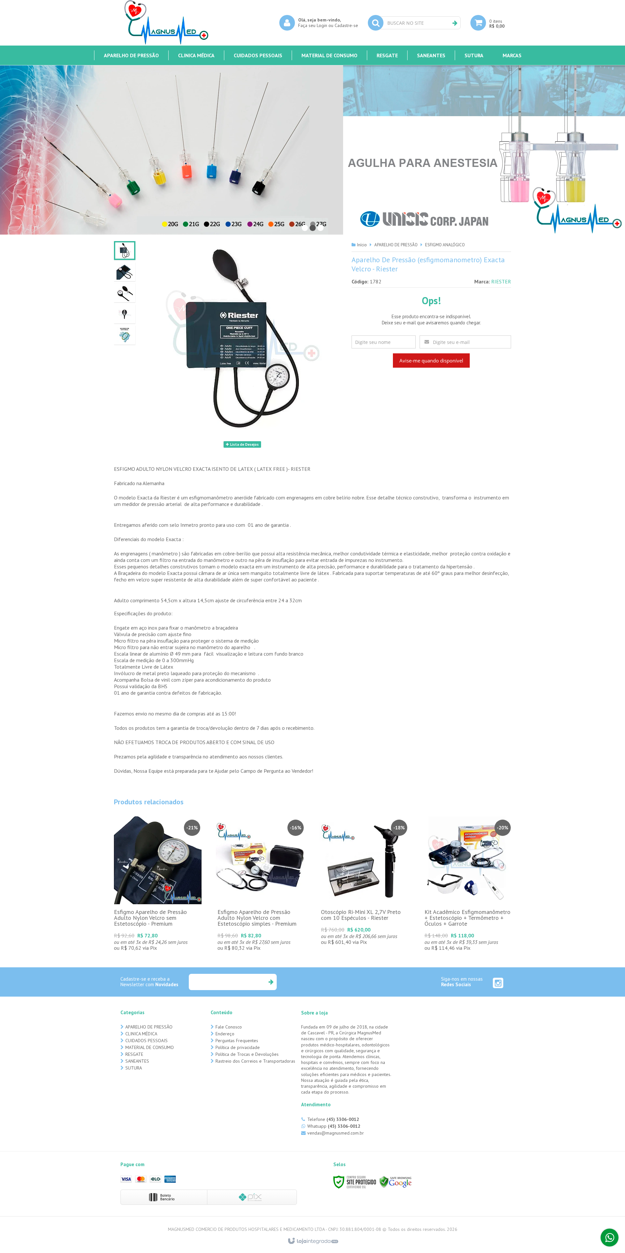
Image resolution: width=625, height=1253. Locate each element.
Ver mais (158, 895)
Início (362, 245)
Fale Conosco (228, 1027)
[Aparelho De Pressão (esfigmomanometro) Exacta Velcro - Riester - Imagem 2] (124, 271)
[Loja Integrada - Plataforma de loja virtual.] (312, 1241)
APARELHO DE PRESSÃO (396, 245)
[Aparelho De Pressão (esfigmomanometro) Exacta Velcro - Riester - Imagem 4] (124, 314)
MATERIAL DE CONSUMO (149, 1047)
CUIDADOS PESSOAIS (146, 1040)
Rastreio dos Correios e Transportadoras (255, 1061)
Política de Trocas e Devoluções (247, 1054)
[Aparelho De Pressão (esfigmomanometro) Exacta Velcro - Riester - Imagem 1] (124, 250)
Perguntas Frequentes (236, 1040)
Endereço (224, 1034)
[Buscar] (455, 23)
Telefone (333, 1119)
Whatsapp (333, 1126)
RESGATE (134, 1054)
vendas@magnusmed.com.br (335, 1133)
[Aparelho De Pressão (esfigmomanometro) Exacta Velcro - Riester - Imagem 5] (124, 335)
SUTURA (133, 1068)
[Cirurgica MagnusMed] (166, 23)
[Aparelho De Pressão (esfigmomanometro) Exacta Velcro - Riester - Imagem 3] (124, 292)
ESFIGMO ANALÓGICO (445, 245)
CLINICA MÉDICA (141, 1034)
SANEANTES (137, 1061)
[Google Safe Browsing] (395, 1181)
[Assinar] (271, 982)
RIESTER (501, 281)
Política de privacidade (237, 1047)
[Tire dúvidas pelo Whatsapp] (609, 1237)
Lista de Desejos (244, 444)
